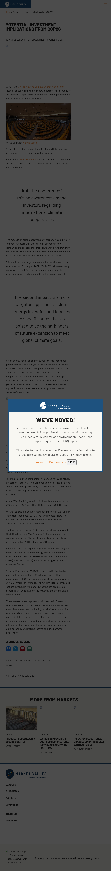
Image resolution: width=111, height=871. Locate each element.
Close (72, 462)
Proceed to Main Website (50, 462)
